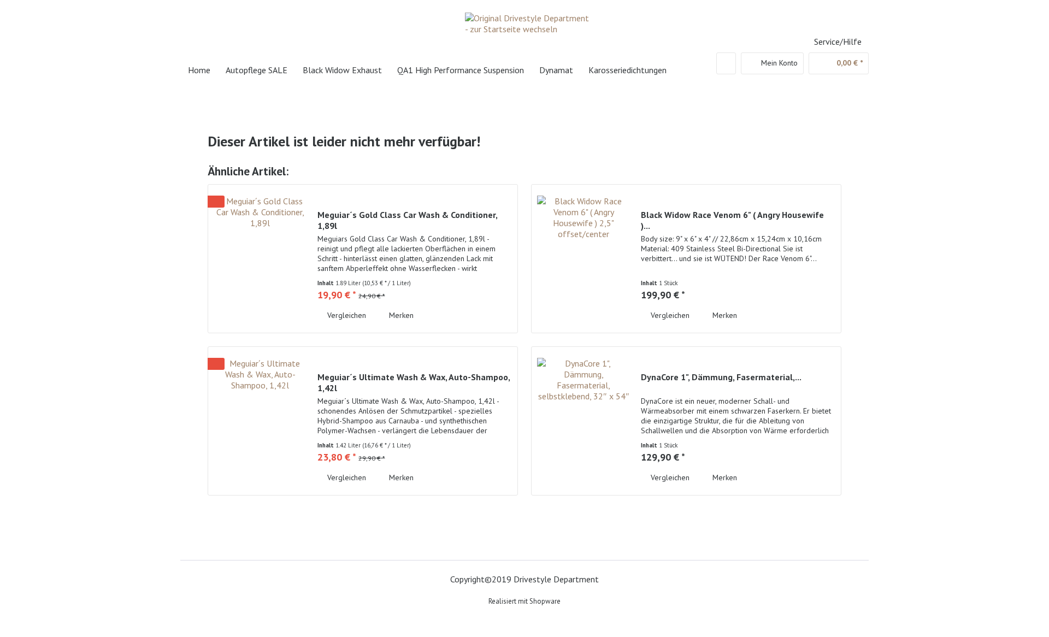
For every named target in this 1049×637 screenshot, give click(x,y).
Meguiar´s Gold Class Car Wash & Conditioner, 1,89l (407, 220)
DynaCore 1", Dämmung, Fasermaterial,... (721, 376)
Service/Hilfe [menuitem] (838, 41)
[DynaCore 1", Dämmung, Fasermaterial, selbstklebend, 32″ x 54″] (583, 421)
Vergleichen (345, 315)
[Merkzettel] (726, 63)
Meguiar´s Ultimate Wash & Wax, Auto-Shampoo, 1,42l (413, 382)
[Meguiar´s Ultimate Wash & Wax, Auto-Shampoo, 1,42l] (260, 421)
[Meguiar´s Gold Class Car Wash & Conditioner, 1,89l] (260, 259)
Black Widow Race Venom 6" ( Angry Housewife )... (732, 220)
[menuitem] (726, 63)
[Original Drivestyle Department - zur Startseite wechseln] (527, 30)
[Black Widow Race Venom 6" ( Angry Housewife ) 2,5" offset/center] (583, 259)
